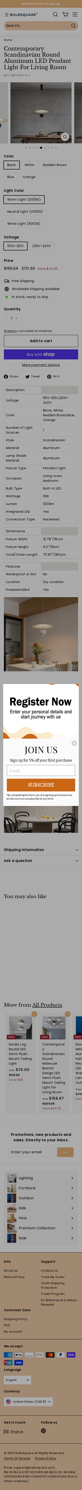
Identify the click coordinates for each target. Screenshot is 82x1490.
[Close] (74, 743)
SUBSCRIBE (41, 785)
